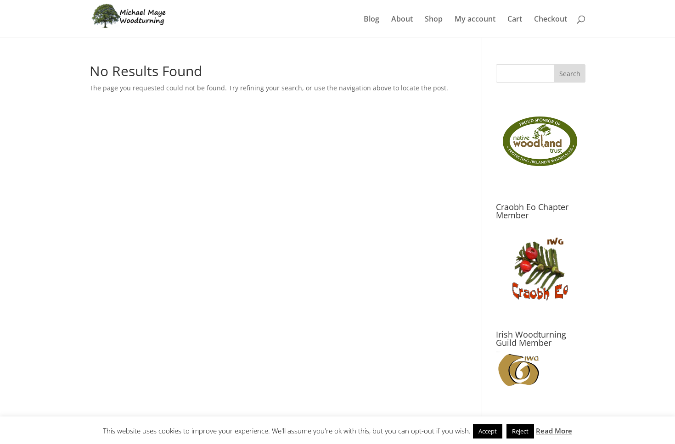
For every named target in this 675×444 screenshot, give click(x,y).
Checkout (550, 20)
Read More (554, 430)
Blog (371, 20)
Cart (514, 20)
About (402, 20)
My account (475, 20)
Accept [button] (487, 431)
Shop (434, 20)
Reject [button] (520, 431)
